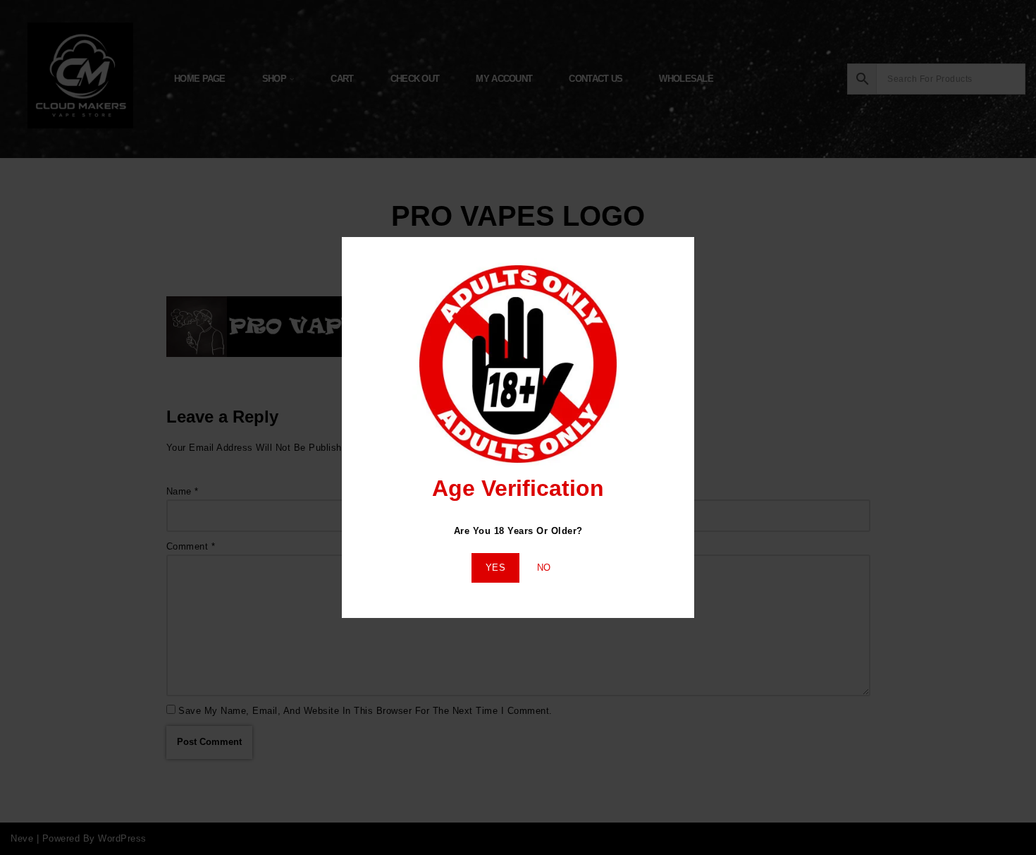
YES (496, 567)
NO (544, 567)
